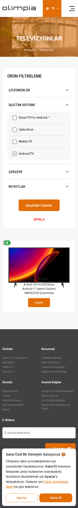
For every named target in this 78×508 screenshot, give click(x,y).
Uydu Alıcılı (8, 362)
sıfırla (39, 219)
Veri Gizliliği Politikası (53, 400)
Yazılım (6, 395)
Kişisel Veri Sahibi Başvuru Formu (55, 407)
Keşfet (39, 302)
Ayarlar (22, 498)
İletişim (6, 409)
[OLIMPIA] (19, 8)
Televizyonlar (46, 49)
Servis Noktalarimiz (13, 405)
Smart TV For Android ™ (15, 358)
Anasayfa (29, 49)
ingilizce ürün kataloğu (54, 371)
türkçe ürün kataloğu (53, 367)
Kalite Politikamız (50, 362)
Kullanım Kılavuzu (12, 400)
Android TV (8, 371)
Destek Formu (10, 391)
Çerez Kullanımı (50, 395)
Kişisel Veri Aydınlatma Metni (57, 391)
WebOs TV (8, 367)
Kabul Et (56, 498)
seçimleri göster (39, 205)
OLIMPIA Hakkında (51, 358)
